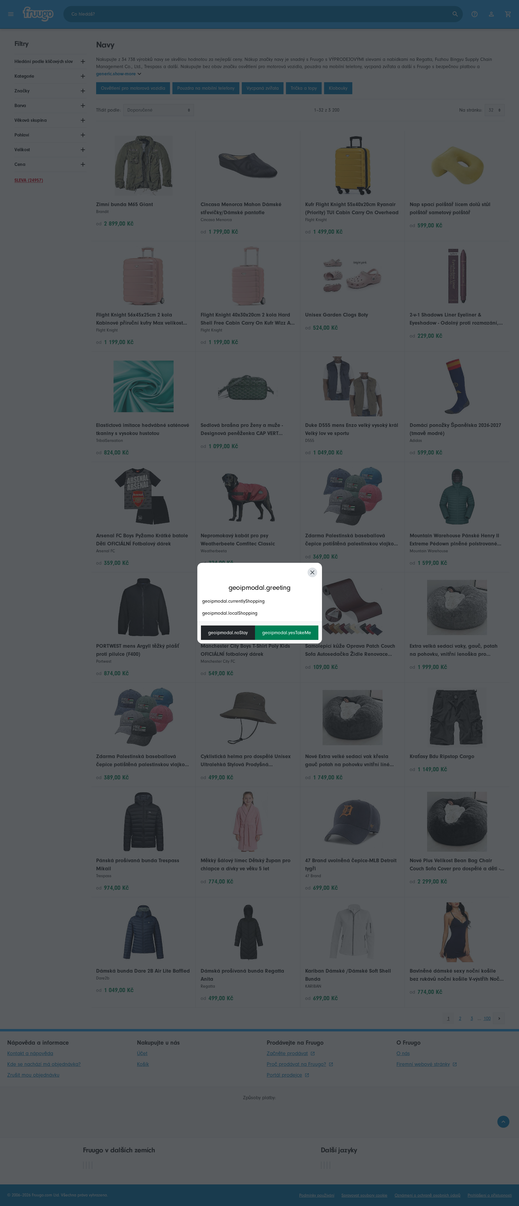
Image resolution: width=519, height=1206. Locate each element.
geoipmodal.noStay (228, 632)
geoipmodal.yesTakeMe (286, 632)
